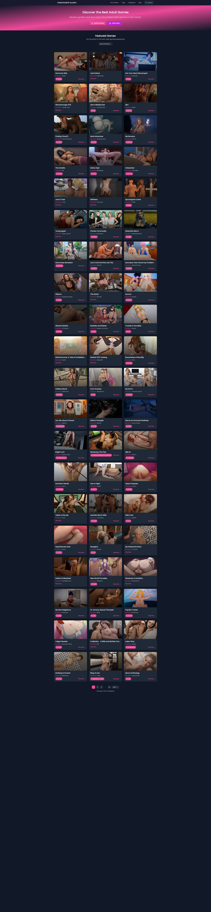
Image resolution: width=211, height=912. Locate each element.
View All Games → (105, 44)
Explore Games (99, 23)
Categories (131, 3)
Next (114, 687)
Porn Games (114, 3)
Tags (123, 3)
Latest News (116, 23)
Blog (140, 3)
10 (109, 687)
